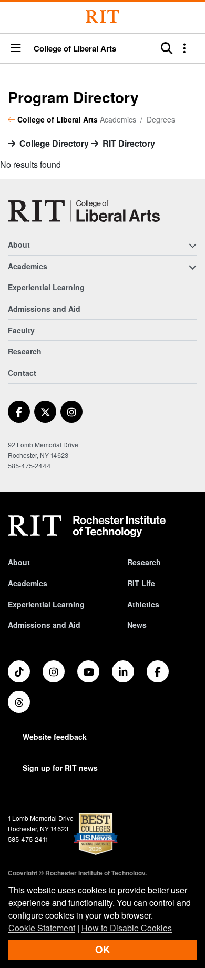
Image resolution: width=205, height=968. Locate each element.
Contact (22, 373)
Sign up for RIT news (60, 767)
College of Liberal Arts (75, 48)
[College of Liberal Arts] (84, 211)
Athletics (143, 604)
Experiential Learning (46, 287)
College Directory (54, 143)
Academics (27, 583)
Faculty (21, 330)
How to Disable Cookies (126, 928)
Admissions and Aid (44, 308)
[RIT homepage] (87, 526)
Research (25, 351)
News (137, 624)
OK (102, 949)
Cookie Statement (41, 928)
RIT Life (141, 583)
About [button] (19, 244)
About (19, 562)
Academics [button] (27, 266)
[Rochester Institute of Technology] (102, 16)
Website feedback (55, 736)
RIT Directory (128, 143)
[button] (15, 48)
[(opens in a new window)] (19, 412)
